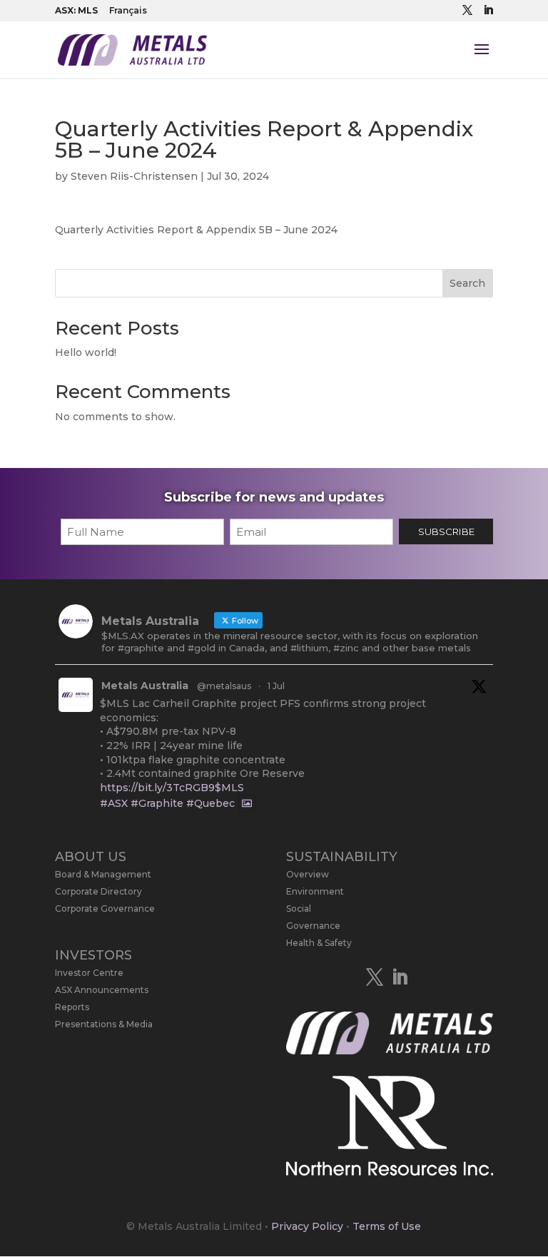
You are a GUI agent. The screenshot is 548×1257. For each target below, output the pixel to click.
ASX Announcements (101, 989)
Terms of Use (386, 1226)
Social (298, 908)
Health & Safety (319, 942)
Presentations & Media (104, 1024)
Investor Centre (89, 972)
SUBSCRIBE (446, 531)
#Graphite (157, 804)
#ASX (114, 804)
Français (128, 10)
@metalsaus (224, 686)
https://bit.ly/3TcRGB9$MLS (172, 787)
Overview (307, 874)
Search (467, 283)
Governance (313, 925)
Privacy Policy (307, 1226)
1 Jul (276, 686)
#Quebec (210, 804)
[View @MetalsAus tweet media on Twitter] (246, 803)
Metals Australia (144, 685)
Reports (72, 1007)
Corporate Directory (98, 891)
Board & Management (103, 874)
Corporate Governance (105, 908)
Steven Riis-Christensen (134, 176)
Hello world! (85, 352)
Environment (315, 891)
